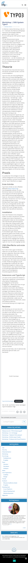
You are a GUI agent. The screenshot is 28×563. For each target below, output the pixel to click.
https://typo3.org (13, 188)
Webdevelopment (8, 493)
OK (14, 560)
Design (5, 477)
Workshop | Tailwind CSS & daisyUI (12, 435)
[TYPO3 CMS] (14, 14)
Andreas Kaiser (8, 26)
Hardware (6, 466)
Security (4, 450)
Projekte (5, 460)
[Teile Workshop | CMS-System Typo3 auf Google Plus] (24, 412)
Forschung (5, 456)
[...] (10, 524)
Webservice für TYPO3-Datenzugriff (12, 431)
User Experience (6, 472)
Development (6, 487)
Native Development (9, 491)
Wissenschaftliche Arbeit (10, 483)
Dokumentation (6, 452)
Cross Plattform (7, 489)
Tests (3, 462)
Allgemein (5, 411)
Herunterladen (18, 401)
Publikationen (7, 458)
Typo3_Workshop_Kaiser (7, 401)
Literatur (5, 464)
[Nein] (26, 558)
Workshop (12, 411)
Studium (4, 481)
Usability (5, 475)
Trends (4, 479)
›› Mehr (24, 527)
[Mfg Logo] (4, 4)
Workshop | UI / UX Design (9, 433)
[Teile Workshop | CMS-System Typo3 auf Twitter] (20, 412)
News (3, 470)
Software (5, 468)
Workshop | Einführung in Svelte (11, 437)
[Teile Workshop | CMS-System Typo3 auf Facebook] (17, 412)
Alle (3, 448)
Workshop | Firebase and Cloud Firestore (14, 439)
